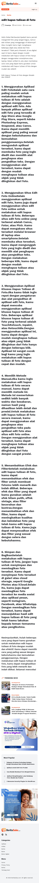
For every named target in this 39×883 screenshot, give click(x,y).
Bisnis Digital (5, 854)
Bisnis (3, 851)
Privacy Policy (5, 865)
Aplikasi (3, 844)
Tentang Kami (5, 870)
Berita (9, 15)
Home (3, 15)
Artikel (3, 846)
